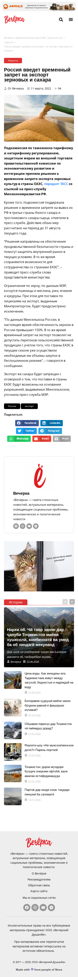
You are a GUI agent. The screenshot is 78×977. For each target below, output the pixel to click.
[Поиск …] (61, 20)
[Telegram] (36, 526)
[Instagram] (22, 526)
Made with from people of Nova (39, 969)
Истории (15, 602)
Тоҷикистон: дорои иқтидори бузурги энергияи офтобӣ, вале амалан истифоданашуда (46, 771)
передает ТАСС (56, 184)
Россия (12, 406)
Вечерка (21, 493)
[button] (70, 19)
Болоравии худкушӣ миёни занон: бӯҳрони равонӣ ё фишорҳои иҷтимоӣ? (48, 705)
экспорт (29, 406)
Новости (9, 42)
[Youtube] (29, 526)
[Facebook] (16, 526)
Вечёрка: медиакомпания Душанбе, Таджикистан (33, 37)
